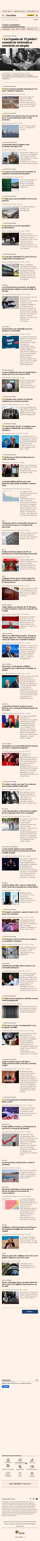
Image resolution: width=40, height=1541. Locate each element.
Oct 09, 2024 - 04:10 (14, 890)
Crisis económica (11, 25)
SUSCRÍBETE (30, 15)
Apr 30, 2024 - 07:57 (14, 1261)
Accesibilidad (19, 1523)
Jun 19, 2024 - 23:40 (26, 1105)
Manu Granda (17, 1030)
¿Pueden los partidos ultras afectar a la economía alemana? (18, 967)
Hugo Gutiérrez (6, 1289)
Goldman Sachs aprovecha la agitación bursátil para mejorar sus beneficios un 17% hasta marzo (18, 580)
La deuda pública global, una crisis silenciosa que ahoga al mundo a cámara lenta (19, 483)
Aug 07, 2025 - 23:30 (22, 433)
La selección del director (9, 142)
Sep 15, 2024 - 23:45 (28, 944)
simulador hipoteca (20, 1462)
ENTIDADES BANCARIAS (7, 370)
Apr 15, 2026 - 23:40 (16, 123)
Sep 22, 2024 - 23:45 (28, 917)
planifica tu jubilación (8, 1469)
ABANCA (4, 1253)
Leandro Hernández (7, 1030)
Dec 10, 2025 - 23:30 (24, 231)
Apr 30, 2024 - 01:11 (21, 1289)
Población (5, 809)
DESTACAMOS (6, 29)
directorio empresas (32, 1469)
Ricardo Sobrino (6, 433)
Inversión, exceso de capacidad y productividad (16, 227)
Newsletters (32, 1523)
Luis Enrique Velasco (7, 1234)
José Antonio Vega (7, 94)
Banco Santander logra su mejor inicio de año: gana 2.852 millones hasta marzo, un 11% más (19, 1284)
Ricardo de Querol (7, 150)
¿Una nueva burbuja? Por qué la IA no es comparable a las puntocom (19, 258)
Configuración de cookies (29, 1521)
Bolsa (12, 29)
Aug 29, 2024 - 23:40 (16, 1004)
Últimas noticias (20, 1526)
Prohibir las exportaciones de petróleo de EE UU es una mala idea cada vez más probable (20, 118)
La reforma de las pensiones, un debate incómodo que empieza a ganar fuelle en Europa (19, 289)
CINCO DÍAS (5, 377)
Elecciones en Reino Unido (9, 1059)
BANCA (3, 521)
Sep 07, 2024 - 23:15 (24, 971)
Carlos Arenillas (7, 462)
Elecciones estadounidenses (10, 846)
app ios (20, 1476)
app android (32, 1476)
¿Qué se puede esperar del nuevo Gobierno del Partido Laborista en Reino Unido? (19, 1063)
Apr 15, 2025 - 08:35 (23, 530)
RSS (28, 1523)
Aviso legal (11, 1521)
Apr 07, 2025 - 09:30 (23, 614)
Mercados (5, 883)
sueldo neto (32, 1462)
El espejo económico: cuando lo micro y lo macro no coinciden (20, 913)
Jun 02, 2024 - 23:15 (24, 1196)
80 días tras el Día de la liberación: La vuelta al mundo (18, 458)
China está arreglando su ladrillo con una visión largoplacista (20, 999)
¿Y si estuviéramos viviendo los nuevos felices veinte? (18, 1101)
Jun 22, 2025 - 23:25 (18, 462)
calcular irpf (8, 1462)
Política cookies (19, 1521)
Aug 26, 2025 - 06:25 (18, 377)
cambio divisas (20, 1469)
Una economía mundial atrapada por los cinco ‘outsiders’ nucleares (19, 90)
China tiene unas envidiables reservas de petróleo (19, 200)
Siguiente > (30, 1311)
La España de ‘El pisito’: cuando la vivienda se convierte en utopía (19, 42)
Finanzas (4, 1225)
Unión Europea (6, 963)
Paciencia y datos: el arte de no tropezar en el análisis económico (19, 940)
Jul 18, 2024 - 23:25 (28, 1030)
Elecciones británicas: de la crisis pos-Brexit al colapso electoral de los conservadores (18, 1191)
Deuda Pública (6, 326)
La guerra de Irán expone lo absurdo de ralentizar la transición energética (19, 173)
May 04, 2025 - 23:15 (24, 488)
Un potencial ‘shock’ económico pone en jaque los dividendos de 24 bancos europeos (19, 428)
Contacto (5, 1521)
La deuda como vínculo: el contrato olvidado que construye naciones (17, 400)
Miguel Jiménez (6, 530)
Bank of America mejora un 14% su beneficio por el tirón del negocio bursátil (19, 553)
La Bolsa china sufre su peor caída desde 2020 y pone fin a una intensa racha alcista (20, 886)
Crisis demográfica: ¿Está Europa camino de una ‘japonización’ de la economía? (19, 812)
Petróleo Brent (31, 11)
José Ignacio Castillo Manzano (10, 1105)
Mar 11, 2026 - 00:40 (16, 204)
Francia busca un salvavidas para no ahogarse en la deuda (17, 330)
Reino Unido (5, 1187)
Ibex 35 (5, 11)
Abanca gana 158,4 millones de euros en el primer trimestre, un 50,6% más (20, 1257)
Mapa (24, 1523)
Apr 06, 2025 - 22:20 (23, 643)
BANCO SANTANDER (7, 1280)
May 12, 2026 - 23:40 (19, 94)
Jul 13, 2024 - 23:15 (24, 1068)
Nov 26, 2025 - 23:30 (24, 262)
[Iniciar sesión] (36, 15)
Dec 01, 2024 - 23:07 (24, 751)
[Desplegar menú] (3, 15)
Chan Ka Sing (5, 204)
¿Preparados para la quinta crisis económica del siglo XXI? (15, 145)
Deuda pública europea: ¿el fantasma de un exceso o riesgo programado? (19, 1127)
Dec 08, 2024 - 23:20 (24, 713)
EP (2, 1261)
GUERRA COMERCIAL (7, 605)
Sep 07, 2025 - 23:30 (24, 334)
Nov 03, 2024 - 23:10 (24, 816)
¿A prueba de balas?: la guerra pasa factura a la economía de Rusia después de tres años (20, 708)
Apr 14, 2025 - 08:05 (23, 585)
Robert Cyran (6, 123)
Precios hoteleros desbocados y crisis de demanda (18, 1163)
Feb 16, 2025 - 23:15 (24, 673)
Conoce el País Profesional (20, 1484)
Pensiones (5, 285)
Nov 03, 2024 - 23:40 (24, 789)
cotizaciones (8, 1476)
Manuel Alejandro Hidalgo (9, 231)
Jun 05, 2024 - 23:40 (14, 1168)
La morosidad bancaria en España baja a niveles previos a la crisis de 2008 (19, 373)
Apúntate (5, 1386)
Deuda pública (6, 1124)
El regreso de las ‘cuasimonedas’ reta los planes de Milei (19, 1026)
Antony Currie (6, 177)
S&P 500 (17, 11)
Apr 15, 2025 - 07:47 (23, 557)
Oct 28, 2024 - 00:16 (24, 856)
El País (35, 19)
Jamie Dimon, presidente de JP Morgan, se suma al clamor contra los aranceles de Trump (19, 609)
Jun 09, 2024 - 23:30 (24, 1132)
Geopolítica (5, 704)
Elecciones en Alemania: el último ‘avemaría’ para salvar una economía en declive (19, 668)
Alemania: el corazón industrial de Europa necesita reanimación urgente (20, 747)
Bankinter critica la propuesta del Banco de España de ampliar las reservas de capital (19, 1229)
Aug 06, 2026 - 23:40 (23, 73)
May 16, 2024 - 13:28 (24, 1234)
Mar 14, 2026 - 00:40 (19, 150)
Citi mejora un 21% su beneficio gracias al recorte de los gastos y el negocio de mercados (19, 525)
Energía (23, 29)
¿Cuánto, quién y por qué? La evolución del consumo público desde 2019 (19, 785)
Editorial (4, 1160)
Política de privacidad (9, 1523)
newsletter (6, 1380)
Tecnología (30, 29)
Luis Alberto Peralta (7, 294)
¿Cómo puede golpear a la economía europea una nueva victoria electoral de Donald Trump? (19, 851)
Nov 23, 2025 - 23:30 (24, 294)
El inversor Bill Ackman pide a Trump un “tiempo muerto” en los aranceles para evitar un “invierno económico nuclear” (19, 638)
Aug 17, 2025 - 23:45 (24, 404)
